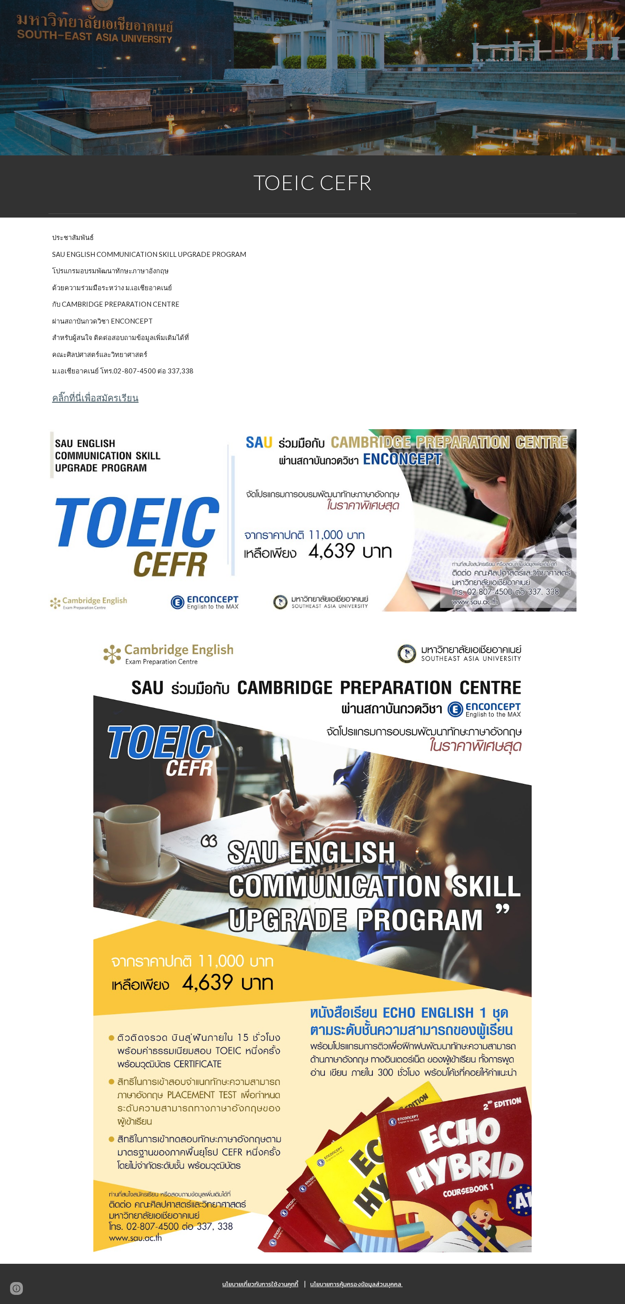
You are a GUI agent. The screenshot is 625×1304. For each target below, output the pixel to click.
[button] (16, 1288)
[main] (312, 182)
